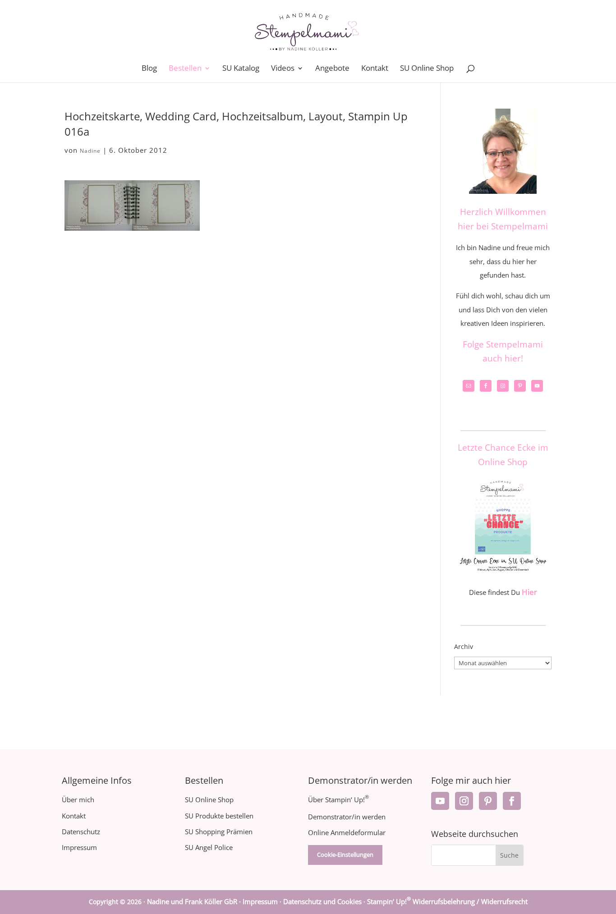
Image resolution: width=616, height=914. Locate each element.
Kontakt (374, 69)
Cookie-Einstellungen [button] (345, 854)
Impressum (79, 847)
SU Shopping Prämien (219, 831)
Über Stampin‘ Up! (338, 799)
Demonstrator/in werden (347, 816)
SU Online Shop (427, 69)
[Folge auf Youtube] (440, 801)
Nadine (90, 151)
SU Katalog (240, 69)
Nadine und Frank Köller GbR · (195, 901)
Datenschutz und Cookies (322, 901)
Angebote (332, 69)
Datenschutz (81, 831)
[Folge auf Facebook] (512, 801)
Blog (149, 69)
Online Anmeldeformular (347, 832)
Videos (282, 69)
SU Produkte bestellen (219, 815)
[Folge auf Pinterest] (488, 801)
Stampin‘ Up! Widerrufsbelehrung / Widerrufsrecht (447, 901)
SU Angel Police (209, 847)
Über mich (78, 799)
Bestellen (185, 69)
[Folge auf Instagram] (464, 801)
